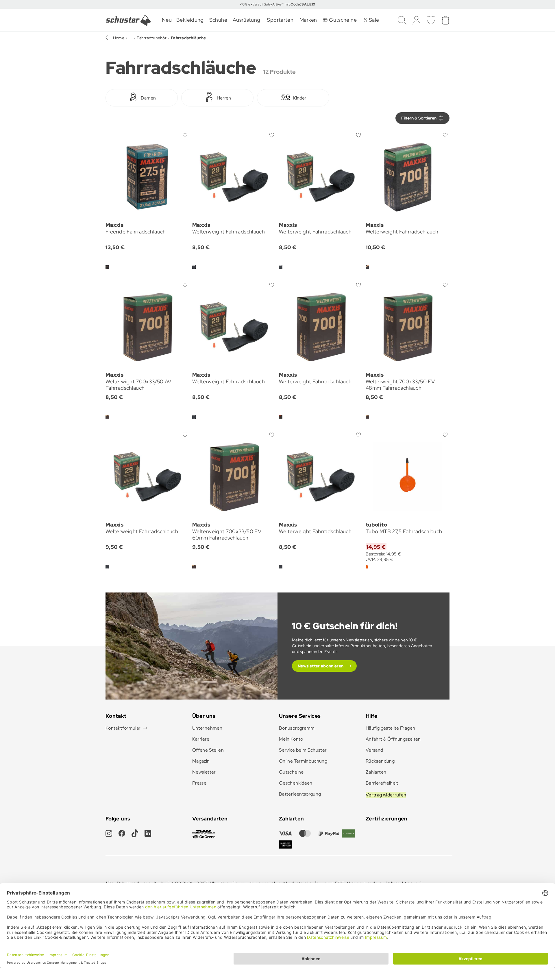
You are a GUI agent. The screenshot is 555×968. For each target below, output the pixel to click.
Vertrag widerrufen (386, 795)
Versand (374, 750)
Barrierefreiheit (382, 783)
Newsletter (204, 772)
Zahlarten (376, 772)
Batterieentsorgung (300, 794)
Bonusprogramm (297, 728)
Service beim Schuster (303, 750)
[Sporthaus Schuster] (128, 20)
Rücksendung (380, 761)
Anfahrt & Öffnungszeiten (393, 739)
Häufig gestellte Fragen (390, 728)
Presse (199, 783)
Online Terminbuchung (303, 761)
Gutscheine (291, 772)
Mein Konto (291, 739)
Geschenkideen (295, 783)
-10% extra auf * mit (277, 4)
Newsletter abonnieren (321, 666)
